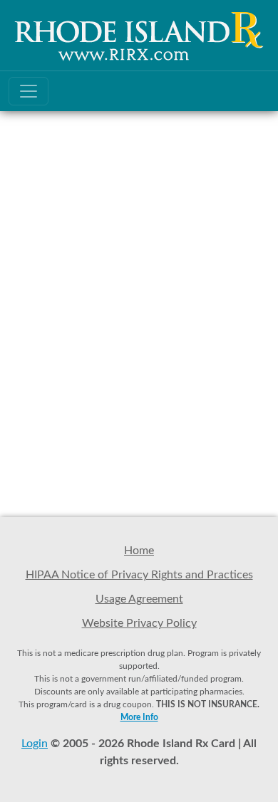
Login (34, 743)
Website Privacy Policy (139, 623)
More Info (139, 717)
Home (139, 550)
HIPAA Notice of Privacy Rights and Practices (139, 574)
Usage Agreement (139, 599)
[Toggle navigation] (28, 91)
